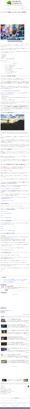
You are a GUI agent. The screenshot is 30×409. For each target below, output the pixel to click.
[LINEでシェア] (20, 41)
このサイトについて (15, 406)
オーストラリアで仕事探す (4, 292)
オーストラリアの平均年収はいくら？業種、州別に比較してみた (11, 188)
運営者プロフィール (5, 405)
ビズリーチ (2, 215)
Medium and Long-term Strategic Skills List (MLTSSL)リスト (14, 239)
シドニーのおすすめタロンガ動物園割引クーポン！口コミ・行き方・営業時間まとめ (15, 279)
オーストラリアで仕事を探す (9, 67)
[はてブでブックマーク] (17, 41)
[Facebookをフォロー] (1, 312)
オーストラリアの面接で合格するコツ (10, 66)
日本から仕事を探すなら (9, 69)
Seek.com (2, 226)
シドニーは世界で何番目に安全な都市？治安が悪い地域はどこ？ (11, 90)
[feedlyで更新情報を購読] (2, 312)
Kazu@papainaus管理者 (9, 286)
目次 (14, 63)
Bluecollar (2, 230)
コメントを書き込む (15, 398)
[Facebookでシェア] (13, 41)
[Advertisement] (15, 18)
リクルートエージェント (4, 211)
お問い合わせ (24, 405)
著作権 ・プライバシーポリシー (15, 405)
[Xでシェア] (9, 41)
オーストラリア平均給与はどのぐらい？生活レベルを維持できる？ (14, 68)
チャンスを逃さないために (8, 73)
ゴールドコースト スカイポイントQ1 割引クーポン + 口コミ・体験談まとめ (14, 280)
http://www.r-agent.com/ (8, 213)
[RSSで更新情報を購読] (4, 312)
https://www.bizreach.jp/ (8, 217)
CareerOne (2, 228)
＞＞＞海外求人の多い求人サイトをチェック (7, 200)
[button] (27, 275)
